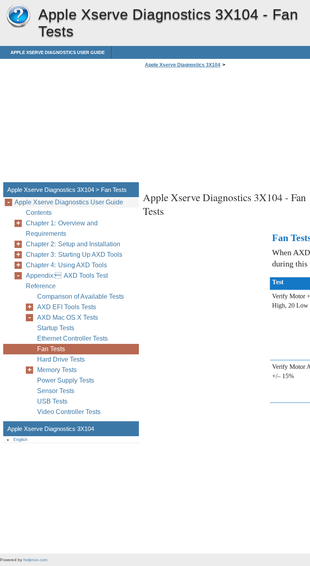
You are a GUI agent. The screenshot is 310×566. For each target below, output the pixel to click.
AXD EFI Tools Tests (66, 307)
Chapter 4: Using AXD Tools (66, 265)
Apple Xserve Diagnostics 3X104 (18, 16)
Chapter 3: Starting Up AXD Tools (74, 254)
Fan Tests (51, 348)
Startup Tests (55, 328)
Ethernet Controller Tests (72, 338)
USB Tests (52, 401)
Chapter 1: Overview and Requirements (62, 228)
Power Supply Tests (65, 380)
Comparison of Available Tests (80, 296)
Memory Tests (57, 369)
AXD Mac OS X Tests (67, 317)
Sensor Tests (55, 390)
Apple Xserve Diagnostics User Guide (57, 52)
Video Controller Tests (69, 411)
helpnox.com (35, 560)
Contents (39, 212)
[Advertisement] (211, 127)
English (20, 439)
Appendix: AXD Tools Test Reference (67, 280)
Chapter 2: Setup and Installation (73, 244)
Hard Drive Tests (61, 359)
